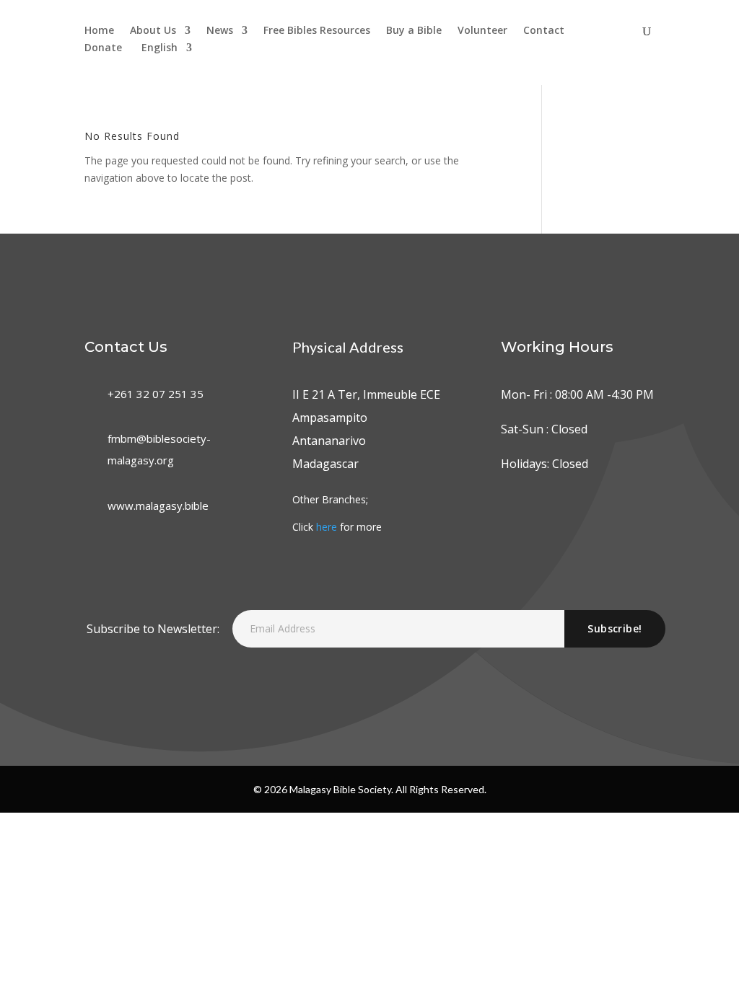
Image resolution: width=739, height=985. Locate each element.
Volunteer (482, 31)
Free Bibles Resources (316, 31)
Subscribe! (614, 628)
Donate (103, 48)
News (219, 31)
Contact (543, 31)
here (326, 527)
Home (99, 31)
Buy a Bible (414, 31)
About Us (153, 31)
